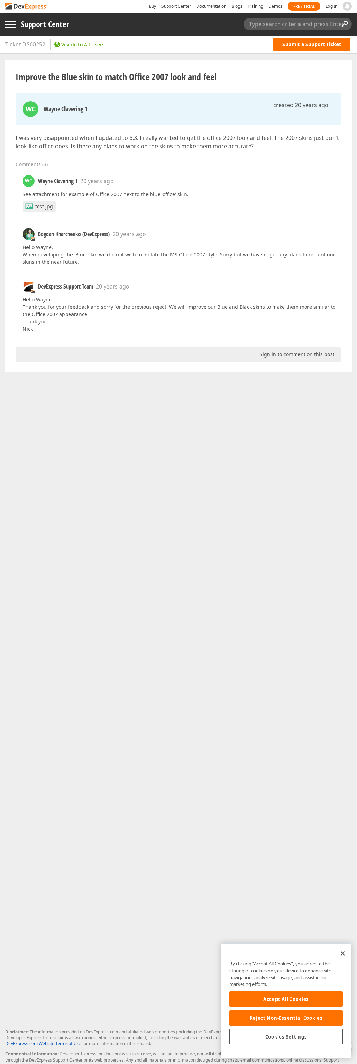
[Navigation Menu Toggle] (10, 24)
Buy (152, 6)
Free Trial (304, 6)
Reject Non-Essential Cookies (286, 1018)
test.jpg (44, 206)
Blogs (236, 6)
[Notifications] (347, 6)
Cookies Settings (286, 1037)
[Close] (342, 953)
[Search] (344, 24)
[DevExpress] (26, 7)
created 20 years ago (300, 105)
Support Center (176, 6)
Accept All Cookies (286, 999)
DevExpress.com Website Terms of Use (43, 1044)
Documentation (211, 6)
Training (255, 6)
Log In (331, 6)
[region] (286, 1000)
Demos (275, 6)
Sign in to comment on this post (297, 354)
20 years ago (97, 181)
